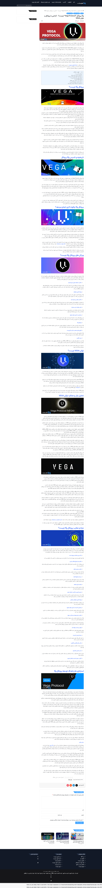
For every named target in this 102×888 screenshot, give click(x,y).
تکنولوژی (69, 2)
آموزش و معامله (76, 11)
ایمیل (82, 815)
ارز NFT (82, 857)
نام (83, 810)
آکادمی (64, 2)
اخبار (74, 2)
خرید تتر (76, 873)
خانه (82, 11)
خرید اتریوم (71, 873)
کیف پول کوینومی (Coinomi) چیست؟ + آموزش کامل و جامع (78, 841)
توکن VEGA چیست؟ (78, 79)
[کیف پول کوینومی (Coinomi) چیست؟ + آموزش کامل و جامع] (77, 836)
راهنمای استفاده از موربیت (56, 2)
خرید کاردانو (59, 873)
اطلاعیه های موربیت (35, 2)
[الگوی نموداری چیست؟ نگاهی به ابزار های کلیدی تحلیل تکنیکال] (62, 836)
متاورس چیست (81, 860)
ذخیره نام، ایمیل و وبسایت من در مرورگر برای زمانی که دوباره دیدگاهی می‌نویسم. (66, 820)
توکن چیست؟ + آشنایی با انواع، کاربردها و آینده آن (48, 841)
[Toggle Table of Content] (81, 72)
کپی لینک (70, 779)
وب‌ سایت (60, 815)
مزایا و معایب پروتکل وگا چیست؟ (75, 82)
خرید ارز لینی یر (31, 873)
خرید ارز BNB (54, 873)
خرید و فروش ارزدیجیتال (45, 2)
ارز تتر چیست (58, 864)
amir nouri (82, 21)
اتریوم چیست (81, 866)
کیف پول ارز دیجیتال (80, 862)
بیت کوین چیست (57, 857)
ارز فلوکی (25, 873)
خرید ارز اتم (37, 873)
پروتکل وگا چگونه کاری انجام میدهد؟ (75, 76)
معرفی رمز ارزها (69, 13)
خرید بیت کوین (66, 873)
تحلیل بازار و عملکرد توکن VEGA (76, 80)
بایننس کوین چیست (56, 862)
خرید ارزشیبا (48, 873)
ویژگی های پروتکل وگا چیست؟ (76, 78)
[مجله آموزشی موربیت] (81, 3)
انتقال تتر (82, 858)
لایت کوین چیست (57, 858)
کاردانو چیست (58, 860)
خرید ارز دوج (42, 873)
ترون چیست (58, 866)
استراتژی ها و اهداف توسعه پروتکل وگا (75, 83)
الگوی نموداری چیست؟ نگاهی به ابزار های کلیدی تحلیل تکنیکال (62, 841)
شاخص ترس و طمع (80, 864)
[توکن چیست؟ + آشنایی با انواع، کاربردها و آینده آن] (47, 836)
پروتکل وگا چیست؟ (78, 74)
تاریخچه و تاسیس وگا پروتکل (76, 75)
